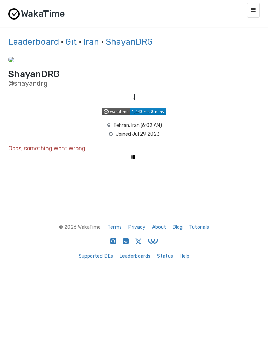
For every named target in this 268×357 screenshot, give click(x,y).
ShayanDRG (129, 42)
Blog (178, 227)
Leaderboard (33, 42)
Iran (91, 42)
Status (165, 256)
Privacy (137, 227)
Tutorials (199, 227)
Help (184, 256)
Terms (114, 227)
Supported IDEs (96, 256)
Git (71, 42)
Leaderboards (135, 256)
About (159, 227)
